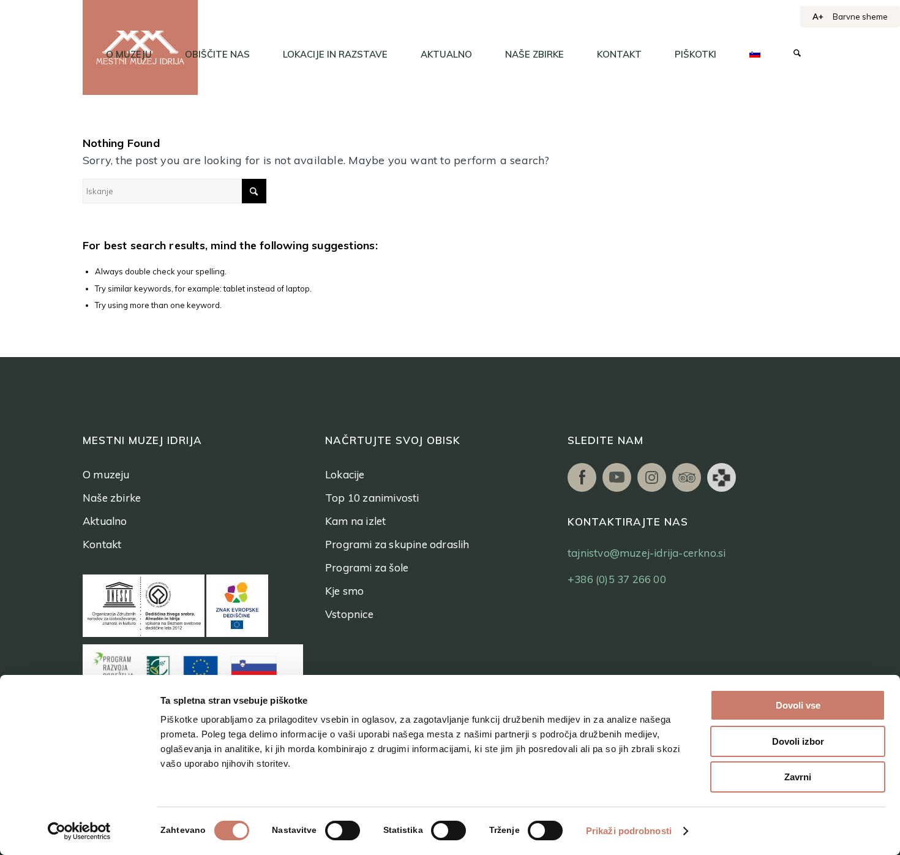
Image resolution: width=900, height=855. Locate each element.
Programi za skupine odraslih (397, 544)
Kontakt (102, 544)
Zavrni (797, 777)
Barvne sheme (860, 16)
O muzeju (106, 474)
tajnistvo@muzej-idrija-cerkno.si (647, 552)
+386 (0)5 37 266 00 (617, 579)
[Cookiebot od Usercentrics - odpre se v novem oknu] (79, 831)
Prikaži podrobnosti (629, 831)
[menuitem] (128, 54)
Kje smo (344, 590)
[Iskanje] (797, 54)
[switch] (342, 830)
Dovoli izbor (798, 741)
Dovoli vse (798, 705)
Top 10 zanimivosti (372, 497)
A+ (817, 16)
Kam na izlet (355, 520)
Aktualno (105, 520)
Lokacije (345, 474)
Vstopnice (349, 614)
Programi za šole (366, 567)
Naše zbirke (112, 497)
